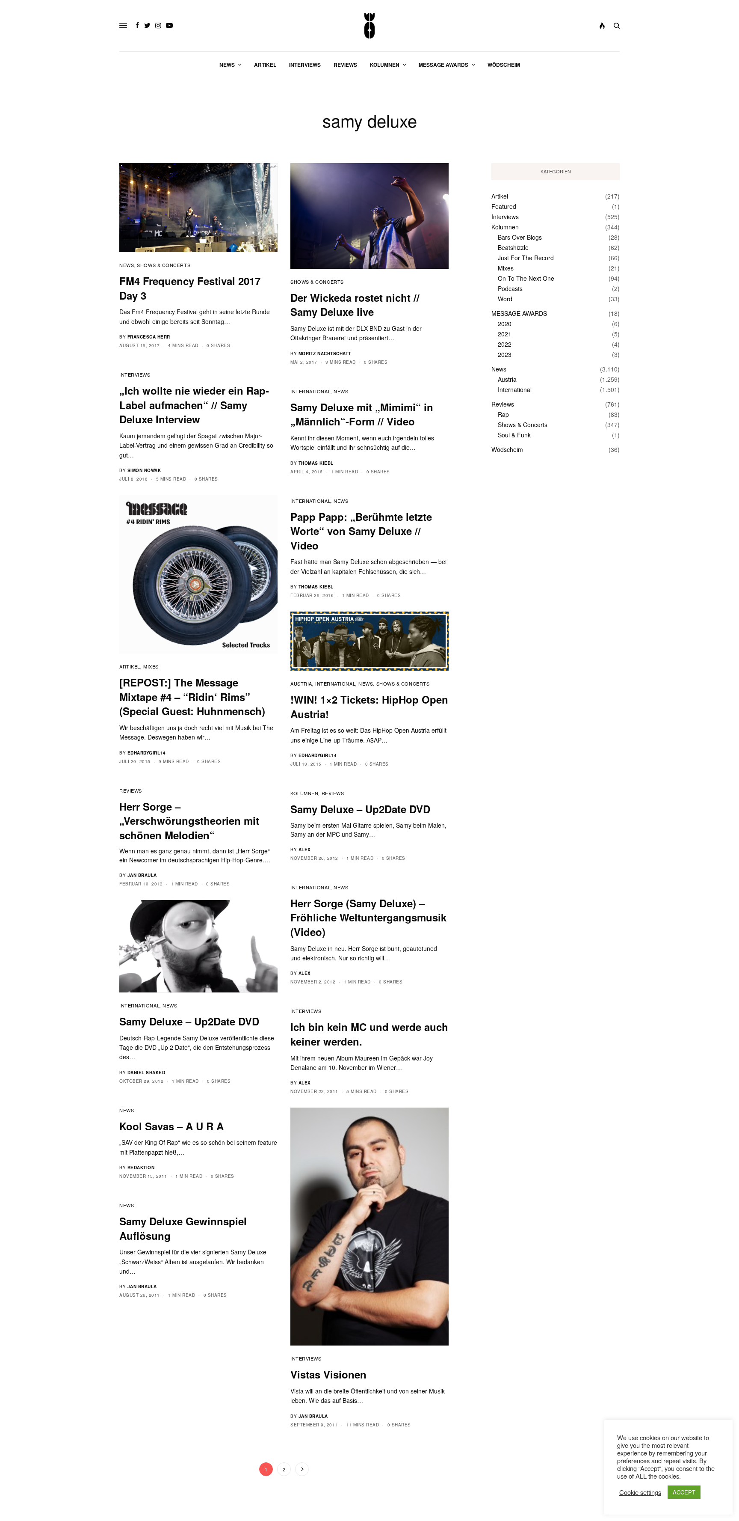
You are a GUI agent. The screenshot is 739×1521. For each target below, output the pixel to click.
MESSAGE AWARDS (519, 313)
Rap (503, 414)
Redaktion (141, 1167)
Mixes (151, 666)
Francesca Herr (148, 337)
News (126, 264)
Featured (503, 206)
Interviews (135, 374)
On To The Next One (526, 278)
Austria (301, 683)
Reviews (130, 790)
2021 (504, 334)
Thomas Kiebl (316, 463)
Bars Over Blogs (520, 237)
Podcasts (510, 288)
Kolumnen (304, 793)
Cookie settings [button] (640, 1492)
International (310, 391)
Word (505, 299)
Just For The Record (526, 258)
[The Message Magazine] (369, 26)
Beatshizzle (513, 247)
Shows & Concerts (163, 264)
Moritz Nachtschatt (325, 353)
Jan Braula (142, 875)
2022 (504, 344)
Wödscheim (507, 449)
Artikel (129, 666)
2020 (504, 324)
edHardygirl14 (146, 753)
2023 (504, 354)
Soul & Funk (514, 435)
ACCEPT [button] (684, 1492)
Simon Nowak (144, 470)
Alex (305, 850)
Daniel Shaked (146, 1072)
